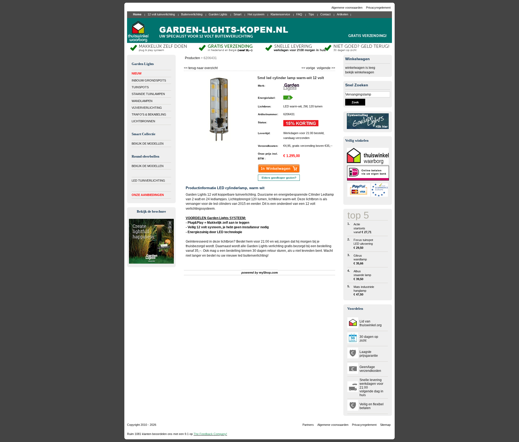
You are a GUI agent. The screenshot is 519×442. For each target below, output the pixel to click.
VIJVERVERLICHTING (147, 107)
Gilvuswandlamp (360, 259)
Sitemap (385, 424)
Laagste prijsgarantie (369, 354)
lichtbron (227, 241)
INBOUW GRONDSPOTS (149, 80)
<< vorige (308, 67)
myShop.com (268, 272)
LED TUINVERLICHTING (148, 180)
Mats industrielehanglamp (364, 290)
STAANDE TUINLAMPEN (148, 94)
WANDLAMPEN (142, 101)
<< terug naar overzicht (201, 67)
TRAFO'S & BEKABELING (149, 114)
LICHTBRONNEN (143, 121)
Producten (192, 58)
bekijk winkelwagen (359, 72)
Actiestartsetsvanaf (362, 228)
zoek (355, 102)
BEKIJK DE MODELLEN (148, 143)
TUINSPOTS (140, 87)
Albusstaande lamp (362, 275)
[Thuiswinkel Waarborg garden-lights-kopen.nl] (368, 163)
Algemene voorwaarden (347, 7)
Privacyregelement (378, 7)
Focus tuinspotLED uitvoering (363, 243)
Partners (308, 424)
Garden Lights (257, 246)
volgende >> (325, 67)
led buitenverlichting (253, 255)
